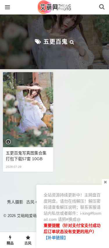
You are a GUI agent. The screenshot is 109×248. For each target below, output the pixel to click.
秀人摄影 (15, 202)
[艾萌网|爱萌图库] (54, 11)
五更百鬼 (55, 42)
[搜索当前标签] (72, 42)
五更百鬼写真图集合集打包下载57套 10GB (26, 156)
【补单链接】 (56, 237)
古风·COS (35, 202)
